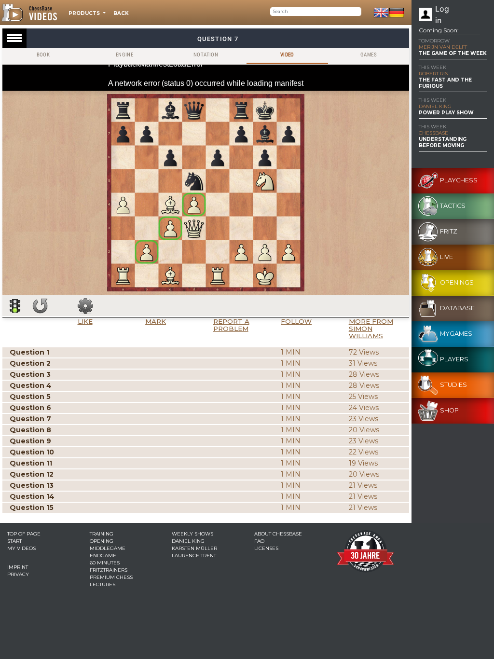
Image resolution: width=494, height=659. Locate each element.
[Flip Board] (40, 306)
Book (43, 55)
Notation (205, 55)
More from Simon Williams (371, 328)
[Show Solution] (15, 306)
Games (368, 55)
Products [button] (85, 13)
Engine (124, 55)
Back (121, 13)
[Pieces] (85, 306)
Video (287, 55)
